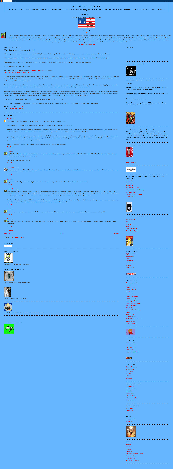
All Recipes (129, 444)
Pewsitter (128, 312)
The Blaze (128, 265)
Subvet (89, 33)
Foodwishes (129, 451)
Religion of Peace (130, 226)
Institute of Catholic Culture (133, 310)
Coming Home (130, 369)
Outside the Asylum (131, 400)
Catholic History (130, 292)
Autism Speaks (130, 386)
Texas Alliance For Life (132, 345)
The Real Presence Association (134, 319)
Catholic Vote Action (131, 298)
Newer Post (7, 233)
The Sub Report (130, 196)
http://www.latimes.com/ (37, 70)
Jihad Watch (129, 224)
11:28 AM (10, 146)
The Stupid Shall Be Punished (134, 194)
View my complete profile (86, 44)
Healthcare (13, 108)
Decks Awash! (129, 183)
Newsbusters (129, 263)
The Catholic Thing (131, 316)
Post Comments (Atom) (17, 237)
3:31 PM (10, 226)
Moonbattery (129, 260)
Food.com (128, 449)
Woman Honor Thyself (132, 231)
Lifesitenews (129, 378)
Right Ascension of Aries (132, 187)
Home (61, 233)
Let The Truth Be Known (132, 398)
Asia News (128, 222)
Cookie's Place (129, 181)
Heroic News (129, 371)
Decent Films (129, 391)
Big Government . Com (132, 254)
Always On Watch (130, 219)
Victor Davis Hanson (131, 228)
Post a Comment (8, 230)
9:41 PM (10, 204)
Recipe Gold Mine (130, 458)
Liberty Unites (129, 410)
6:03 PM (10, 163)
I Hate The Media (130, 395)
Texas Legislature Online (132, 352)
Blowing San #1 (86, 6)
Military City (129, 408)
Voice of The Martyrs (131, 323)
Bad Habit (128, 285)
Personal (21, 108)
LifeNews (128, 376)
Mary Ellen (10, 118)
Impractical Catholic (131, 305)
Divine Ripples (130, 393)
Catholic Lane (129, 294)
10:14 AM (20, 106)
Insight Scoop (129, 307)
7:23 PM (10, 174)
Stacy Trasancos (11, 167)
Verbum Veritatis (130, 321)
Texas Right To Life (131, 347)
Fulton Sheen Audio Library (133, 303)
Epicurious (129, 447)
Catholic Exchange (131, 289)
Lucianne (128, 258)
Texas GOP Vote (130, 343)
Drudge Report (130, 256)
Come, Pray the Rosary (132, 301)
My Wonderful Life (131, 162)
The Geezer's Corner (131, 192)
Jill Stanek (128, 373)
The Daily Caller (130, 267)
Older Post (116, 233)
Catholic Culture (130, 287)
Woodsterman (129, 421)
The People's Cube (131, 419)
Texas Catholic (129, 349)
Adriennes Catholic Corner (133, 283)
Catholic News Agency (132, 296)
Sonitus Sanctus (130, 314)
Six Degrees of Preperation (133, 460)
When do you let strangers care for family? (19, 50)
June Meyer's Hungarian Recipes (134, 453)
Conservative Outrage (131, 389)
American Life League (131, 367)
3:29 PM (10, 214)
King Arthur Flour (131, 456)
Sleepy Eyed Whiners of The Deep (135, 190)
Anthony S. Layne (12, 189)
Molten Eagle (129, 185)
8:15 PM (10, 184)
